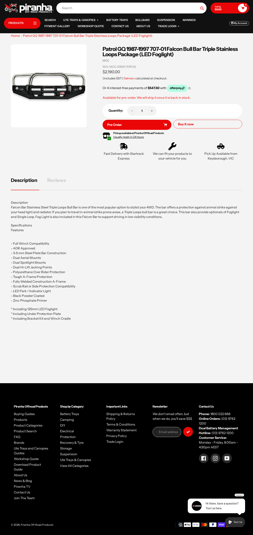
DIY (62, 425)
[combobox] (132, 8)
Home (15, 36)
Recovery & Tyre (72, 443)
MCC (106, 60)
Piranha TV (22, 486)
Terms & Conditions (120, 424)
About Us (20, 475)
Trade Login (114, 442)
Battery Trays (69, 414)
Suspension (68, 454)
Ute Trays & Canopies (75, 460)
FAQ (17, 437)
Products (20, 420)
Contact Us (22, 492)
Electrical (67, 431)
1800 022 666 (220, 414)
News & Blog (23, 481)
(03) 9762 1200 (222, 433)
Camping (67, 420)
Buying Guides (24, 414)
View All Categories (74, 466)
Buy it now (186, 124)
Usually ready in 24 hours (128, 137)
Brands (19, 443)
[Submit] (188, 432)
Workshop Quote (26, 459)
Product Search (25, 431)
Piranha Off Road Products (37, 524)
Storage (66, 448)
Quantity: (116, 110)
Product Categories (28, 425)
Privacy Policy (116, 436)
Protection (68, 437)
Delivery (129, 78)
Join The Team (24, 498)
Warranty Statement (121, 430)
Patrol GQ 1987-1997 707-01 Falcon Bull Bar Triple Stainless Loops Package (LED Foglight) (87, 36)
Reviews (56, 180)
